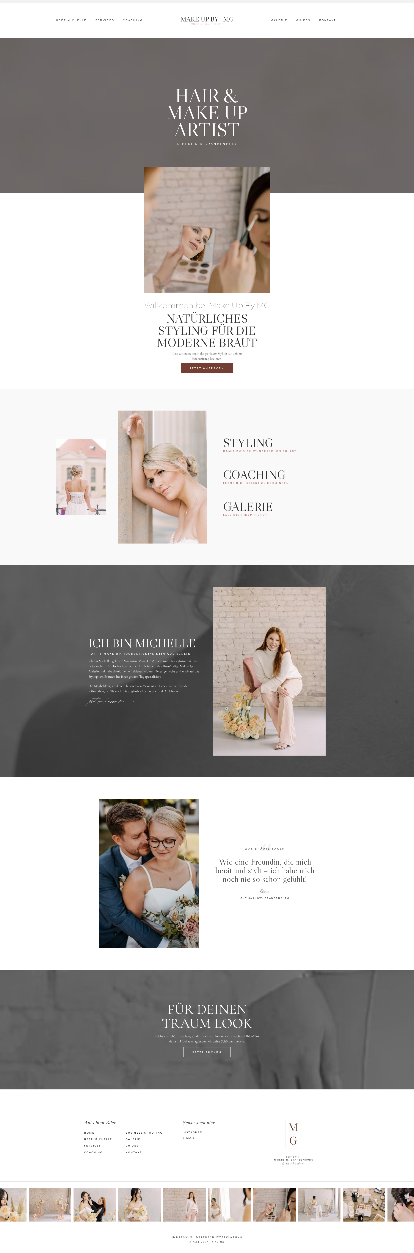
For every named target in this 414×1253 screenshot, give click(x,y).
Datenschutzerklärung (219, 1237)
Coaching (133, 20)
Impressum (182, 1237)
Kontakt (327, 20)
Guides (303, 20)
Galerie (279, 20)
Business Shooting (144, 1132)
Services (104, 20)
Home (89, 1132)
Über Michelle (71, 20)
